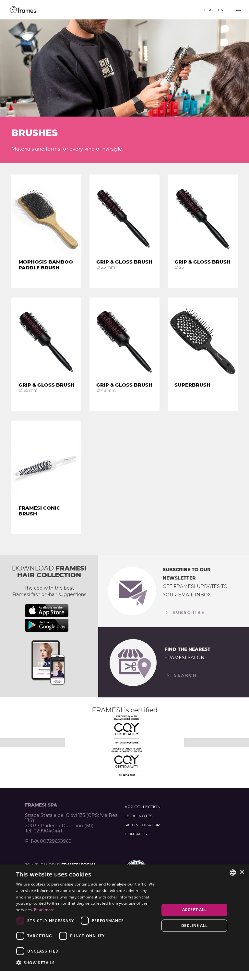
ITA (208, 9)
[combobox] (233, 872)
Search (184, 675)
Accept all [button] (194, 909)
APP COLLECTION (142, 806)
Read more (44, 909)
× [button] (241, 872)
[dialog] (124, 917)
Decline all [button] (194, 925)
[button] (85, 962)
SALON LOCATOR (142, 824)
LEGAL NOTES (138, 815)
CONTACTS (135, 833)
